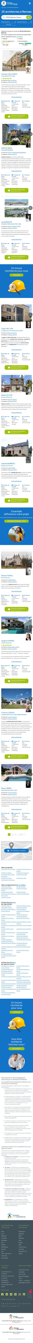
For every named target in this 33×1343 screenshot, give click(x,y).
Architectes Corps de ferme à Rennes (8, 926)
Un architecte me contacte (6, 1273)
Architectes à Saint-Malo (22, 894)
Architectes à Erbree (6, 878)
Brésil (20, 1236)
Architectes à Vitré (5, 897)
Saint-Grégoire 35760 (14, 226)
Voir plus (8, 24)
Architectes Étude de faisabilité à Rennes (21, 986)
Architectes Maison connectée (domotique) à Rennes (23, 911)
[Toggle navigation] (30, 3)
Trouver (16, 275)
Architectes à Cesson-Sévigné (7, 889)
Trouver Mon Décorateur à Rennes (11, 1332)
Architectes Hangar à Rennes (8, 943)
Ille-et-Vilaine (18, 37)
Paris (2, 1231)
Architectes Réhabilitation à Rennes (23, 990)
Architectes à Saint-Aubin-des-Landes (8, 875)
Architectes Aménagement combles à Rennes (8, 993)
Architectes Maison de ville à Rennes (8, 915)
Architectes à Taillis (21, 878)
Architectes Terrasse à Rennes (8, 976)
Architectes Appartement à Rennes (8, 933)
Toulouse (4, 1238)
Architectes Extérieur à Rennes (7, 951)
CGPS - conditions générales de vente (24, 1282)
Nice (2, 1242)
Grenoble (4, 1256)
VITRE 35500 (12, 580)
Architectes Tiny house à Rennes (7, 919)
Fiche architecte (17, 97)
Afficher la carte (18, 851)
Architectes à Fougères (7, 892)
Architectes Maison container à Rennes (8, 922)
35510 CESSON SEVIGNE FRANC (17, 152)
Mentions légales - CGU (24, 1277)
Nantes (3, 1245)
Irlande (21, 1242)
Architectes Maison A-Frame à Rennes (23, 922)
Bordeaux (4, 1240)
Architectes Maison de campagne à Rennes (22, 915)
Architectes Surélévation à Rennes (23, 970)
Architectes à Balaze (6, 873)
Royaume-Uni (23, 1251)
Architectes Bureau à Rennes (23, 939)
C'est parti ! (16, 1049)
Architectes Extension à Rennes (7, 974)
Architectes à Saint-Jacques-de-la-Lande (8, 894)
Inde (20, 1240)
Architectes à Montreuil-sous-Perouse (24, 870)
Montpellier (4, 1258)
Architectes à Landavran (22, 873)
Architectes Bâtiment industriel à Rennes (21, 944)
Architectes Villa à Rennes (22, 918)
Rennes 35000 (12, 333)
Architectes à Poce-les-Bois (8, 869)
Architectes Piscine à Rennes (8, 983)
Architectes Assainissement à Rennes (8, 990)
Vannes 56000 (12, 717)
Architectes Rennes (12, 7)
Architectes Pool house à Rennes (7, 929)
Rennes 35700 (12, 80)
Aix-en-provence (6, 1253)
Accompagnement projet (7, 1285)
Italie (20, 1245)
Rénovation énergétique (5, 1281)
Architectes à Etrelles (21, 874)
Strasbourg (4, 1247)
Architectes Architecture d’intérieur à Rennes (7, 986)
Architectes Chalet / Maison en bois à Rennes (8, 910)
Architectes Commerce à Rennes (7, 937)
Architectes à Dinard (21, 888)
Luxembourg (22, 1247)
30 (21, 834)
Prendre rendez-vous (16, 521)
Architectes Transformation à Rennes (8, 981)
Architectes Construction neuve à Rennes (7, 966)
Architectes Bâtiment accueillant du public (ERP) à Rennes (8, 955)
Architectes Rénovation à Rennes (22, 966)
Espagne (21, 1238)
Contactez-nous (24, 1270)
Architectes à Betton (6, 886)
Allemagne (22, 1231)
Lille (2, 1251)
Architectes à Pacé (21, 892)
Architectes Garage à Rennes (23, 929)
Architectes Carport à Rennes (24, 925)
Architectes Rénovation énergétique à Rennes (7, 970)
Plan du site (22, 1274)
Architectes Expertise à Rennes (22, 974)
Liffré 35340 (11, 468)
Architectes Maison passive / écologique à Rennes (23, 906)
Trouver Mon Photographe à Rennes (12, 1321)
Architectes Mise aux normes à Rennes (23, 977)
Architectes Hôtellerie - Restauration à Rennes (22, 937)
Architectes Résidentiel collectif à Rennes (22, 933)
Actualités (21, 1272)
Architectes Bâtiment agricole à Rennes (8, 947)
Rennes (13, 902)
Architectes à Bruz (21, 886)
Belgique (21, 1234)
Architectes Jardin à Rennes (23, 983)
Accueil (4, 7)
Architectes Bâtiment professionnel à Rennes (7, 940)
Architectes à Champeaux (8, 880)
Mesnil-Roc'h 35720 (13, 647)
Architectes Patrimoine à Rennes (22, 951)
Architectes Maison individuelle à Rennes (6, 906)
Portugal (21, 1249)
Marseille (3, 1236)
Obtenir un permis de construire (7, 1277)
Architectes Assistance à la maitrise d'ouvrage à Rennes (23, 981)
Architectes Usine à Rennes (23, 946)
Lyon (2, 1234)
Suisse (20, 1253)
